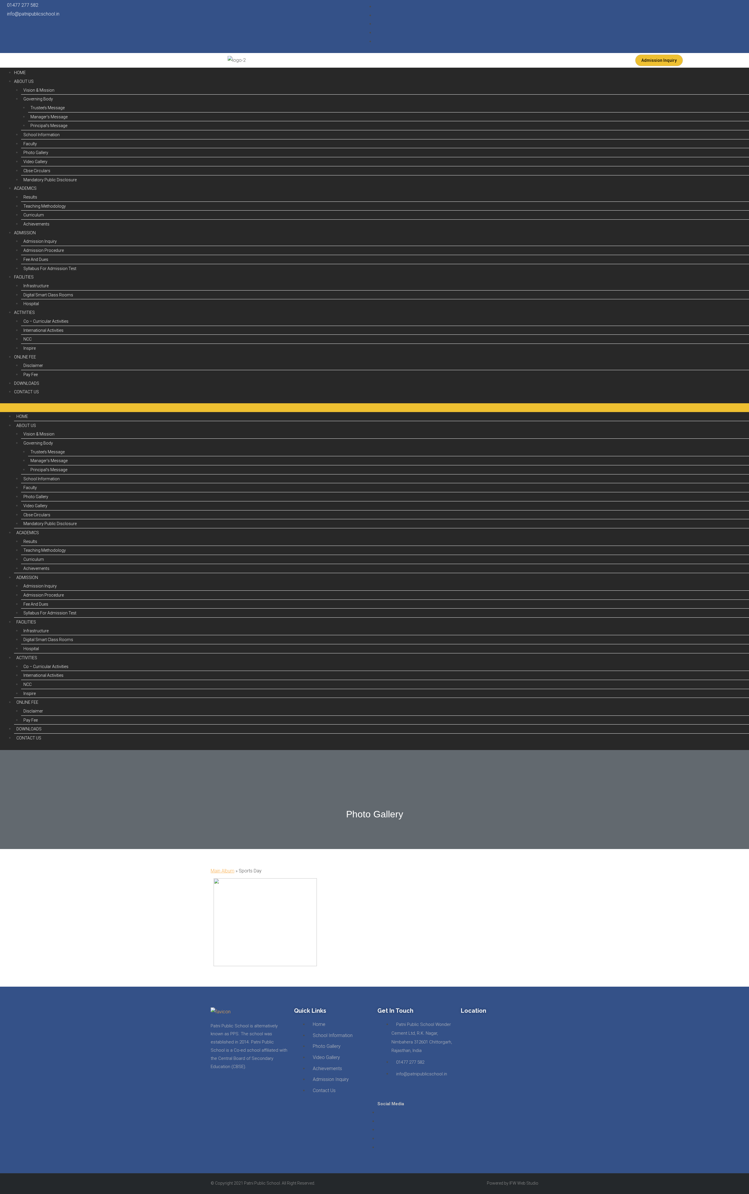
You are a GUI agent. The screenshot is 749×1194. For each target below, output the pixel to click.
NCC (27, 339)
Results (30, 197)
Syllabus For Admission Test (49, 268)
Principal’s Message (48, 125)
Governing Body (38, 99)
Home (20, 72)
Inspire (29, 348)
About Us (24, 81)
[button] (374, 407)
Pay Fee (30, 374)
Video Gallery (35, 161)
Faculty (30, 143)
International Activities (43, 330)
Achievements (36, 224)
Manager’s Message (49, 117)
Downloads (26, 383)
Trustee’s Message (47, 107)
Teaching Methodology (44, 206)
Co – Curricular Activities (45, 321)
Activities (24, 312)
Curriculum (33, 215)
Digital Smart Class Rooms (48, 295)
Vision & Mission (38, 90)
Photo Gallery (35, 152)
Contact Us (26, 392)
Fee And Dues (35, 259)
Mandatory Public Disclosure (50, 179)
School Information (41, 134)
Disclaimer (33, 365)
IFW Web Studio (523, 1183)
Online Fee (25, 357)
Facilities (24, 277)
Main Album (222, 871)
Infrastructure (36, 285)
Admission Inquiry (40, 241)
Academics (25, 188)
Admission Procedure (43, 250)
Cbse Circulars (36, 170)
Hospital (31, 303)
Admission (25, 232)
